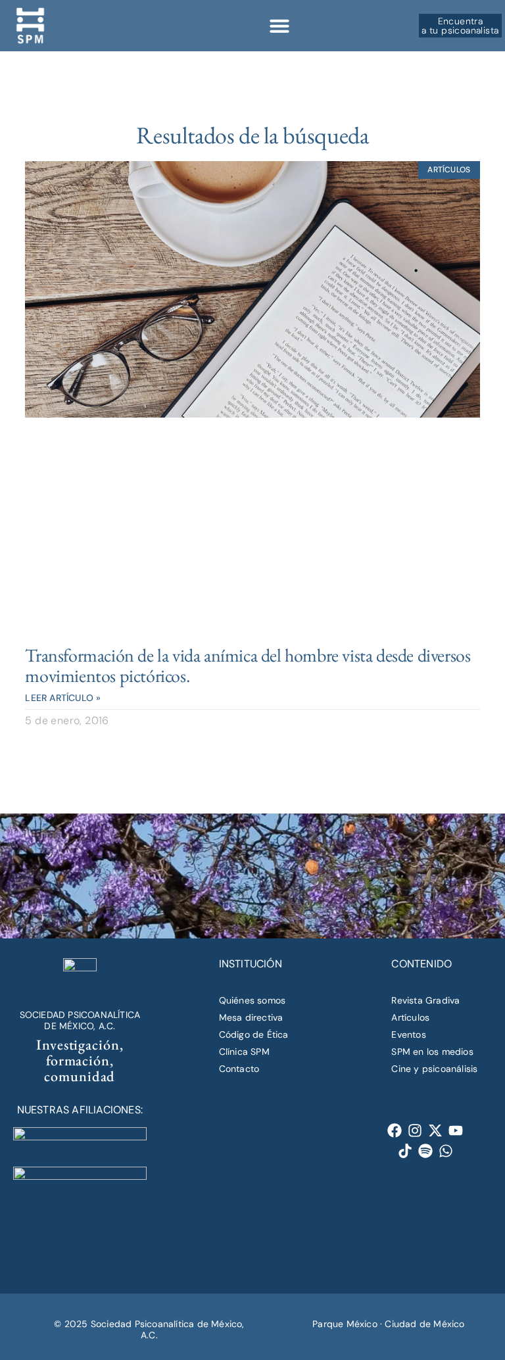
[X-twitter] (435, 1130)
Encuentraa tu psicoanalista (459, 25)
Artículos (410, 1017)
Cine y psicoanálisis (434, 1069)
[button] (279, 25)
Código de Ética (254, 1034)
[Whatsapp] (445, 1150)
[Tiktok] (405, 1150)
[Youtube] (456, 1130)
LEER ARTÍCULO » (63, 698)
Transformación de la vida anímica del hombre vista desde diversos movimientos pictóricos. (247, 665)
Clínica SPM (244, 1051)
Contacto (239, 1069)
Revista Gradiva (425, 1000)
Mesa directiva (251, 1017)
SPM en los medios (432, 1051)
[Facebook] (395, 1130)
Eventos (408, 1034)
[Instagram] (415, 1130)
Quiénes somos (252, 1000)
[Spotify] (425, 1150)
